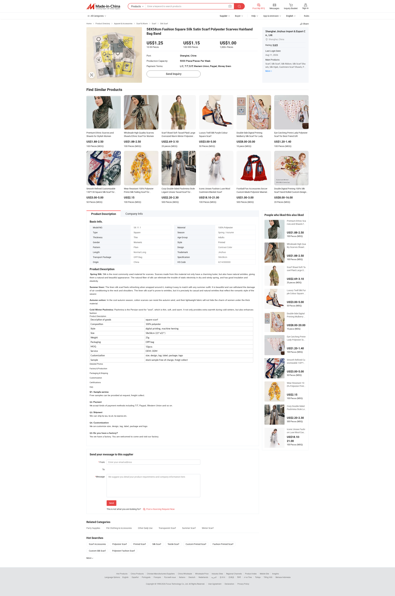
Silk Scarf (156, 544)
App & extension (271, 15)
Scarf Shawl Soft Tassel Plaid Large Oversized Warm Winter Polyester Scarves (296, 269)
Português (146, 577)
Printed (221, 242)
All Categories (97, 15)
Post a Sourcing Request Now (159, 509)
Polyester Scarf (119, 544)
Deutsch (192, 577)
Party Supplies (93, 528)
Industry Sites (217, 573)
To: (103, 469)
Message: (100, 476)
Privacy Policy (243, 584)
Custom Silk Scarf (97, 550)
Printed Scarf (139, 544)
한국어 (222, 577)
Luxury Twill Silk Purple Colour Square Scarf (296, 292)
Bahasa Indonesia (283, 577)
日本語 (231, 577)
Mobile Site (264, 573)
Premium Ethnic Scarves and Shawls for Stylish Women (296, 222)
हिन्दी (239, 577)
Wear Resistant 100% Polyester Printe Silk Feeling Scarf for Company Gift (296, 384)
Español (135, 577)
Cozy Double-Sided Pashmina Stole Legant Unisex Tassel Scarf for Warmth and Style (296, 408)
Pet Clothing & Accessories (119, 528)
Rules (306, 15)
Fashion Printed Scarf (223, 544)
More (267, 70)
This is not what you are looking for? (124, 509)
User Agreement (214, 584)
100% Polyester (225, 227)
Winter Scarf (208, 528)
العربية (213, 577)
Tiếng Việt (268, 577)
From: (101, 462)
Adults (221, 237)
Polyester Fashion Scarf (123, 550)
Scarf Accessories (97, 544)
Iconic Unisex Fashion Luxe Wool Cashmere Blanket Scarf (296, 431)
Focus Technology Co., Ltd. (177, 584)
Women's (138, 242)
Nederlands (203, 577)
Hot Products (121, 573)
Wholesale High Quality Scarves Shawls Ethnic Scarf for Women (296, 246)
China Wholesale (185, 573)
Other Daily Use (145, 528)
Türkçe (257, 577)
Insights (275, 573)
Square (137, 232)
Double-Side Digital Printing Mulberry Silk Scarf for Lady (296, 315)
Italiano (182, 577)
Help (253, 15)
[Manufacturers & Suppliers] (103, 6)
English (125, 577)
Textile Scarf (173, 544)
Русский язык (170, 577)
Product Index (251, 573)
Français (157, 577)
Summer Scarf (189, 528)
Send (111, 503)
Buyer (238, 15)
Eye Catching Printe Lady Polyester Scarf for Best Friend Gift (296, 338)
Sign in (305, 8)
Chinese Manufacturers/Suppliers (161, 573)
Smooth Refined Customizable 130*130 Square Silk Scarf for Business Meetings (296, 361)
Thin (136, 237)
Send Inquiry (173, 73)
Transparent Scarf (167, 528)
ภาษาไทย (248, 577)
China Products (137, 573)
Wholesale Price (201, 573)
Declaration (229, 584)
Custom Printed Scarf (196, 544)
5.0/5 (275, 45)
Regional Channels (234, 573)
